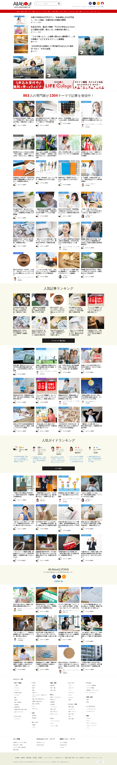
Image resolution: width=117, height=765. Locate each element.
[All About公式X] (94, 3)
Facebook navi (63, 745)
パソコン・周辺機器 (91, 685)
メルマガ (84, 6)
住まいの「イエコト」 (19, 711)
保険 (33, 690)
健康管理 (52, 685)
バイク (33, 727)
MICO (69, 699)
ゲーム (88, 720)
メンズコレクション (91, 709)
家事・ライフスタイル (55, 697)
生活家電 (52, 704)
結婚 (88, 702)
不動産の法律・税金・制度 (20, 709)
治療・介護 (53, 690)
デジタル (45, 11)
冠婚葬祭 (52, 702)
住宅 (26, 11)
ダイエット (71, 697)
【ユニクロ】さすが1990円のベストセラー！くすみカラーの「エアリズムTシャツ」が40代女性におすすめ (76, 459)
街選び (15, 699)
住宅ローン (34, 692)
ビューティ (38, 11)
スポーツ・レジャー (91, 725)
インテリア (16, 695)
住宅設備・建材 (17, 692)
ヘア (69, 690)
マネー (29, 11)
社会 (69, 716)
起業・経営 (71, 714)
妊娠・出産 (53, 709)
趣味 (81, 11)
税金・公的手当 (35, 703)
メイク (70, 685)
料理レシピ (53, 699)
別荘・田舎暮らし (18, 702)
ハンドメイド (53, 706)
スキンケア (71, 687)
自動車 (33, 724)
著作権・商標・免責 (69, 757)
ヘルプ (100, 757)
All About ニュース (41, 742)
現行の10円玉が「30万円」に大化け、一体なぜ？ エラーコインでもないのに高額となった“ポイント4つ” (58, 459)
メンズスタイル (71, 11)
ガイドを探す (101, 6)
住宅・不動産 (17, 683)
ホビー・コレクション (92, 723)
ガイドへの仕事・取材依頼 (19, 747)
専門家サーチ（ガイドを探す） (20, 742)
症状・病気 (53, 687)
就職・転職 (71, 706)
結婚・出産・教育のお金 (38, 699)
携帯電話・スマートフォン (93, 690)
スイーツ (52, 723)
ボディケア (71, 692)
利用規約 (40, 757)
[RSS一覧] (98, 3)
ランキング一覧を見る (58, 340)
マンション (16, 687)
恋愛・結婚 (55, 11)
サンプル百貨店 (63, 742)
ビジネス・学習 (62, 11)
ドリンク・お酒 (54, 725)
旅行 (77, 11)
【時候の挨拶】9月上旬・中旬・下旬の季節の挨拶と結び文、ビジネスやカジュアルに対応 (95, 459)
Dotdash (101, 762)
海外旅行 (34, 715)
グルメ (92, 11)
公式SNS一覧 (92, 6)
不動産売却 (16, 707)
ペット (88, 727)
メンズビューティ (91, 711)
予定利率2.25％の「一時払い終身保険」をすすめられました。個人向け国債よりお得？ (39, 459)
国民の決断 (15, 749)
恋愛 (88, 699)
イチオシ (62, 747)
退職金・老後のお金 (37, 701)
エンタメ (89, 718)
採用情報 (23, 757)
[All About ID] (102, 3)
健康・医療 (53, 683)
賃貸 (15, 697)
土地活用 (16, 704)
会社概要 (17, 757)
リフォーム (16, 690)
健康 (34, 11)
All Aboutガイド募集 (17, 745)
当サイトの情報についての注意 (82, 757)
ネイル (70, 695)
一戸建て (16, 685)
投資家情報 (28, 757)
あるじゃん (34, 708)
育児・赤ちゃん (54, 711)
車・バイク (97, 11)
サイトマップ (77, 6)
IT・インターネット (91, 692)
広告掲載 (35, 757)
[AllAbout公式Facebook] (90, 3)
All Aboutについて (59, 757)
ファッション (86, 11)
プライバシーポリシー (49, 757)
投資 (33, 687)
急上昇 (18, 11)
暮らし (49, 11)
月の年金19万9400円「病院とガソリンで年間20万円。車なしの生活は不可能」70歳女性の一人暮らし (21, 459)
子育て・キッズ (54, 714)
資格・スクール (72, 711)
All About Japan (40, 745)
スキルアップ (71, 709)
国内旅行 (34, 718)
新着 (22, 11)
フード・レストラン (55, 721)
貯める (33, 685)
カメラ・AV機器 (90, 687)
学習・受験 (71, 718)
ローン (33, 706)
